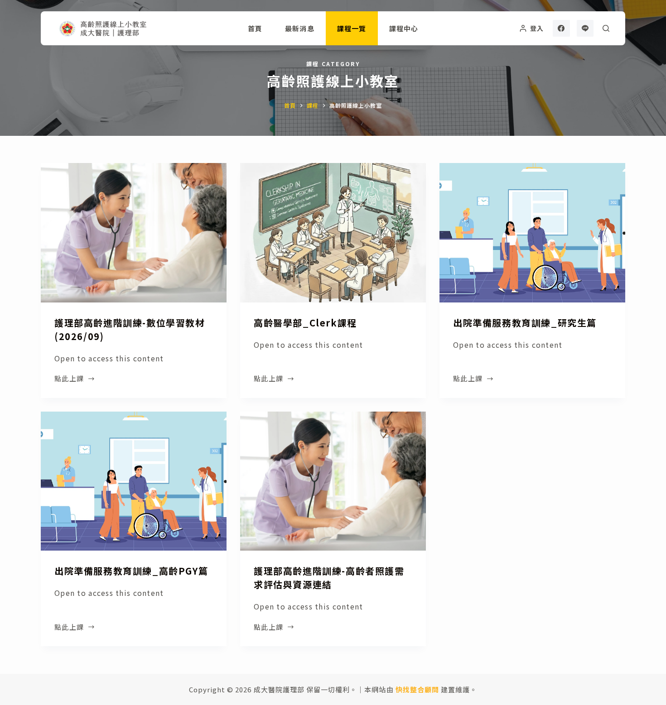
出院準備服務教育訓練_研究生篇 (525, 322)
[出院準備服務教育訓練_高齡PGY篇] (134, 481)
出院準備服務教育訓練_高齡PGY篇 (131, 570)
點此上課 (71, 379)
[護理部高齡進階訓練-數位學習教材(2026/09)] (134, 232)
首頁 (255, 28)
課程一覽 (352, 28)
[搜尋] (606, 28)
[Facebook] (561, 28)
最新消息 (299, 28)
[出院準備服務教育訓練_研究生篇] (532, 232)
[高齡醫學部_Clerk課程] (333, 232)
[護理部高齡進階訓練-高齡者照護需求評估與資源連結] (333, 481)
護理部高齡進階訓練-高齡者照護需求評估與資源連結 (329, 577)
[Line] (585, 28)
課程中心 (404, 28)
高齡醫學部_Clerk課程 (305, 322)
